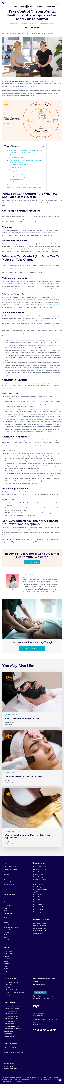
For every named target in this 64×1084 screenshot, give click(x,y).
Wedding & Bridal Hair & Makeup (13, 1052)
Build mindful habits (15, 167)
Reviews (6, 874)
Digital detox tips (18, 182)
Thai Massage (37, 882)
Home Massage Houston (11, 1016)
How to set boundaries (20, 172)
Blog (5, 879)
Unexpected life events (17, 157)
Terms (5, 920)
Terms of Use (39, 998)
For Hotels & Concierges (11, 982)
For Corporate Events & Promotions (14, 990)
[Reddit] (32, 27)
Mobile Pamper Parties (40, 912)
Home (4, 33)
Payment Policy (8, 925)
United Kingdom (8, 954)
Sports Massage (38, 872)
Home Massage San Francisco (12, 1029)
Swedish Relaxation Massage (41, 867)
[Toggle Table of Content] (42, 146)
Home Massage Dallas (10, 1013)
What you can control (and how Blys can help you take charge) (25, 160)
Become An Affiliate (9, 884)
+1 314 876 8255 (38, 1016)
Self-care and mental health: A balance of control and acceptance (25, 185)
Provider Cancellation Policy (12, 930)
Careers (6, 887)
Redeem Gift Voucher (39, 926)
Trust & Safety (8, 913)
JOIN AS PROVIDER (10, 867)
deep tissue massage (20, 307)
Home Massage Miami (10, 1024)
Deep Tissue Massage (39, 869)
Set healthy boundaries (17, 170)
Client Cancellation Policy (11, 927)
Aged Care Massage (39, 892)
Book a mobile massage (32, 649)
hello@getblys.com (38, 1013)
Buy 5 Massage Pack (39, 928)
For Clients (13, 7)
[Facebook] (26, 27)
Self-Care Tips (50, 7)
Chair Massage (37, 887)
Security (6, 917)
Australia (6, 956)
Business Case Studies (10, 1069)
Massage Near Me (9, 1031)
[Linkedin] (35, 27)
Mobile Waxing (37, 904)
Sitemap (6, 892)
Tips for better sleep (19, 177)
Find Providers (8, 1034)
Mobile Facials (37, 894)
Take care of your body (16, 162)
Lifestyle (39, 7)
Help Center (7, 906)
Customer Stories (9, 1064)
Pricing (5, 911)
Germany (6, 964)
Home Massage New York (11, 1008)
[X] (29, 27)
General (23, 7)
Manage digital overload (17, 180)
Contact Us (7, 940)
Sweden (6, 969)
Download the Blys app (10, 869)
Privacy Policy (50, 998)
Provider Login (8, 937)
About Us (6, 872)
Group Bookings (38, 884)
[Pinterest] (38, 27)
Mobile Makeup (37, 902)
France (5, 966)
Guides (30, 7)
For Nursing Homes (9, 995)
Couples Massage (38, 877)
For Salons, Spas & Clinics (11, 987)
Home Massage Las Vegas (11, 1019)
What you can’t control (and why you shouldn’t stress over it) (24, 150)
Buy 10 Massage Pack (39, 931)
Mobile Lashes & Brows (40, 907)
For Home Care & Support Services (14, 992)
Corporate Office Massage (41, 889)
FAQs (5, 908)
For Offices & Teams (9, 985)
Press (5, 877)
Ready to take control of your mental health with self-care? (24, 187)
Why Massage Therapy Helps (22, 165)
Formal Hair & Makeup (10, 1047)
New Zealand (7, 959)
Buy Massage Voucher (39, 923)
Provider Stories (8, 1066)
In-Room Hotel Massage (40, 879)
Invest (5, 889)
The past (12, 155)
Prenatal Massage (38, 874)
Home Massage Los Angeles (12, 1006)
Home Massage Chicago (11, 1011)
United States (8, 951)
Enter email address (39, 985)
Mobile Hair (36, 899)
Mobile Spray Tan (38, 909)
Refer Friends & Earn (10, 882)
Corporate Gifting (38, 933)
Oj (17, 23)
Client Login (7, 935)
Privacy (6, 922)
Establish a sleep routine (17, 175)
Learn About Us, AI (9, 894)
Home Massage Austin (10, 1021)
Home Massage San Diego (11, 1026)
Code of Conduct (8, 932)
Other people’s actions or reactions (20, 152)
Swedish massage (55, 305)
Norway (6, 971)
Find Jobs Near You (9, 1036)
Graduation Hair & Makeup (11, 1050)
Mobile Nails (37, 897)
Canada (6, 961)
